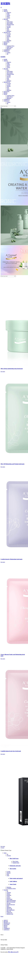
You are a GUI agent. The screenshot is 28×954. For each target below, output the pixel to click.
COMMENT (7, 50)
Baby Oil (9, 911)
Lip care (8, 903)
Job (7, 54)
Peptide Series (16, 862)
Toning (8, 893)
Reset (2, 916)
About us (9, 12)
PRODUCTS (7, 32)
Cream (8, 896)
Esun (8, 28)
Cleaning (9, 892)
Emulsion (9, 895)
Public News (10, 47)
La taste (8, 35)
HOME (5, 9)
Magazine (9, 48)
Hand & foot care (11, 904)
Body (8, 906)
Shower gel (9, 908)
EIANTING (6, 41)
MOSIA (5, 43)
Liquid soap (9, 912)
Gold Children (13, 881)
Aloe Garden (10, 23)
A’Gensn (9, 33)
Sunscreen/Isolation (11, 900)
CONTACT (6, 51)
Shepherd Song (10, 24)
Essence (8, 898)
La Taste (9, 25)
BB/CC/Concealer (11, 902)
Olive (8, 20)
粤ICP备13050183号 (13, 952)
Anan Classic (13, 884)
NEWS (5, 44)
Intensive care (10, 914)
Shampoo (9, 907)
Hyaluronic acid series (15, 865)
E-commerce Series (11, 888)
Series (5, 853)
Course (8, 17)
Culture (8, 15)
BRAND (6, 19)
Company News (10, 46)
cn (1, 7)
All (7, 854)
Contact (8, 52)
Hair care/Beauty (11, 910)
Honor (8, 16)
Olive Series (15, 861)
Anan (8, 29)
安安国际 (5, 3)
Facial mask (9, 899)
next (3, 847)
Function (6, 889)
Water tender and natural (16, 878)
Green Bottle (10, 21)
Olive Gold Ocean (14, 858)
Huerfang (9, 31)
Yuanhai (8, 27)
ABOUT (6, 11)
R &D (8, 13)
